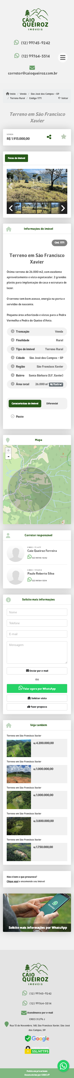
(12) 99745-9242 (35, 43)
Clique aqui (12, 881)
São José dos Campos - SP (45, 93)
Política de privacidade (37, 1071)
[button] (11, 186)
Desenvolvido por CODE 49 (37, 1075)
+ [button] (8, 450)
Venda (23, 93)
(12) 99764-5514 (36, 56)
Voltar (64, 98)
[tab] (16, 158)
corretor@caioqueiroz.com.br (32, 73)
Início (12, 93)
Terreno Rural (17, 98)
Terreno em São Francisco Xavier (24, 735)
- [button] (8, 456)
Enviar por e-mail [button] (38, 670)
